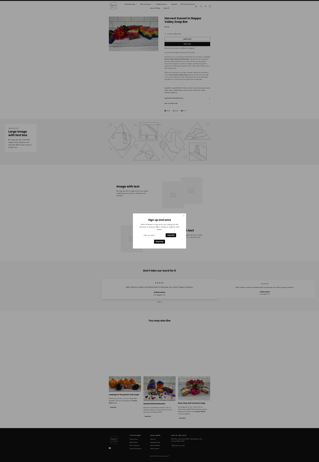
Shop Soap (159, 242)
